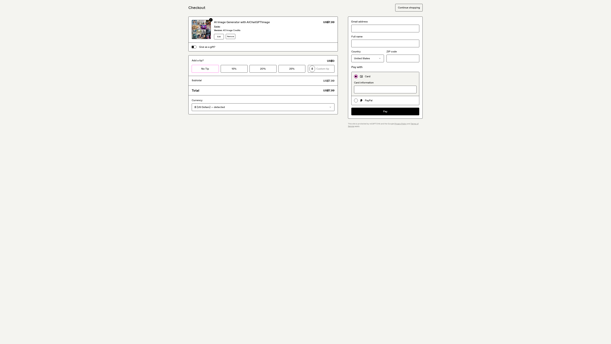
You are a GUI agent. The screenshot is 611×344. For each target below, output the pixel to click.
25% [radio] (292, 68)
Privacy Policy (400, 124)
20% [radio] (263, 68)
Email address (359, 21)
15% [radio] (234, 68)
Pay (385, 111)
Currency (197, 100)
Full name (357, 36)
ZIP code (391, 51)
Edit (219, 37)
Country (356, 51)
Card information (364, 82)
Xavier (217, 26)
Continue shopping (409, 7)
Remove (230, 36)
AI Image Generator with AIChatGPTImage (242, 22)
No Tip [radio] (205, 68)
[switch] (194, 47)
